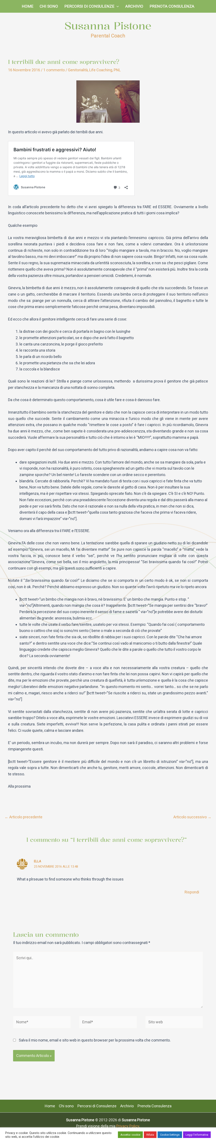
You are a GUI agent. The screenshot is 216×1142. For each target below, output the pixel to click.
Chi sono (49, 6)
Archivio (134, 6)
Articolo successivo (192, 817)
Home (27, 6)
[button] (116, 6)
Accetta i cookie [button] (130, 1134)
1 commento (54, 70)
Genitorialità (78, 70)
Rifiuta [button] (150, 1134)
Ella (37, 861)
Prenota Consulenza (172, 6)
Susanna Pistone (108, 25)
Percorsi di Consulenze (89, 6)
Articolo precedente (23, 817)
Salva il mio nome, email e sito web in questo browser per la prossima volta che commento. (95, 1040)
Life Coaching (100, 70)
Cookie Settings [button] (170, 1134)
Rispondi (192, 892)
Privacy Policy (127, 1126)
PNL (117, 70)
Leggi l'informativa (197, 1134)
